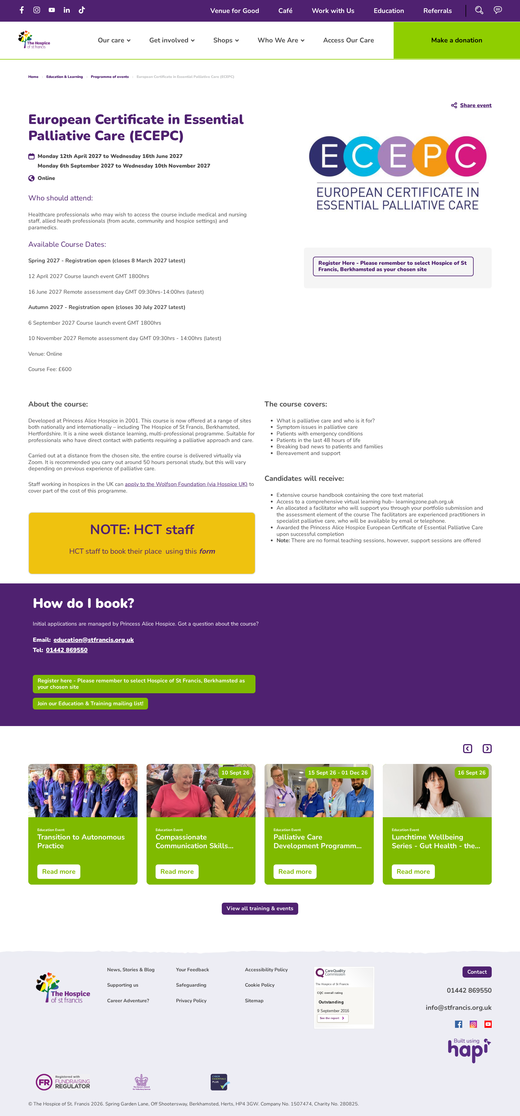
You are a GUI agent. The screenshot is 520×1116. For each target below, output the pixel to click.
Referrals (437, 10)
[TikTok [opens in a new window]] (82, 10)
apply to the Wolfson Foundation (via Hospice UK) (186, 484)
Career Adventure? (128, 1000)
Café (285, 10)
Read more (59, 871)
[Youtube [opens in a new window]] (488, 1026)
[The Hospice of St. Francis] (34, 50)
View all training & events (260, 908)
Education (389, 10)
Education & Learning (64, 76)
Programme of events (110, 76)
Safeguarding (191, 985)
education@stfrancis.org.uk (94, 640)
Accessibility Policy (266, 969)
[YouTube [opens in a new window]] (52, 10)
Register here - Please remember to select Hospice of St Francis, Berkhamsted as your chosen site (141, 684)
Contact (477, 971)
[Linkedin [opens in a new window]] (67, 10)
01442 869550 (67, 650)
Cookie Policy (259, 985)
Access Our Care (348, 40)
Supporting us (122, 985)
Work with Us (333, 10)
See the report (329, 1018)
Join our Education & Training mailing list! (90, 703)
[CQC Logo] (331, 976)
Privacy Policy (191, 1000)
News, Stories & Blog (131, 969)
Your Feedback (192, 969)
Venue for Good (234, 10)
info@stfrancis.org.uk (459, 1007)
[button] (467, 749)
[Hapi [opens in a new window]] (469, 1061)
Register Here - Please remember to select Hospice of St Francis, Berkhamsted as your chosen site (392, 266)
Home (33, 76)
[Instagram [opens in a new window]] (37, 10)
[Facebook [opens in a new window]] (22, 10)
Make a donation (456, 40)
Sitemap (254, 1000)
